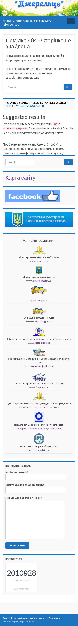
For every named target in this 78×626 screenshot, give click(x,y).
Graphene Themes (28, 621)
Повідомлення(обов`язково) (23, 497)
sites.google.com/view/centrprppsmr (39, 406)
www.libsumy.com (39, 387)
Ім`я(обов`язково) (16, 471)
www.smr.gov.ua (39, 300)
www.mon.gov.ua (39, 260)
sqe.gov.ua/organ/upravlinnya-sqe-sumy (39, 428)
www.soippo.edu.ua (39, 342)
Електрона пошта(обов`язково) (25, 484)
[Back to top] (69, 617)
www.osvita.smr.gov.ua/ (39, 321)
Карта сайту (20, 177)
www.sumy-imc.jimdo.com (39, 366)
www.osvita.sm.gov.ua (39, 280)
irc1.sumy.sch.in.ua (39, 450)
